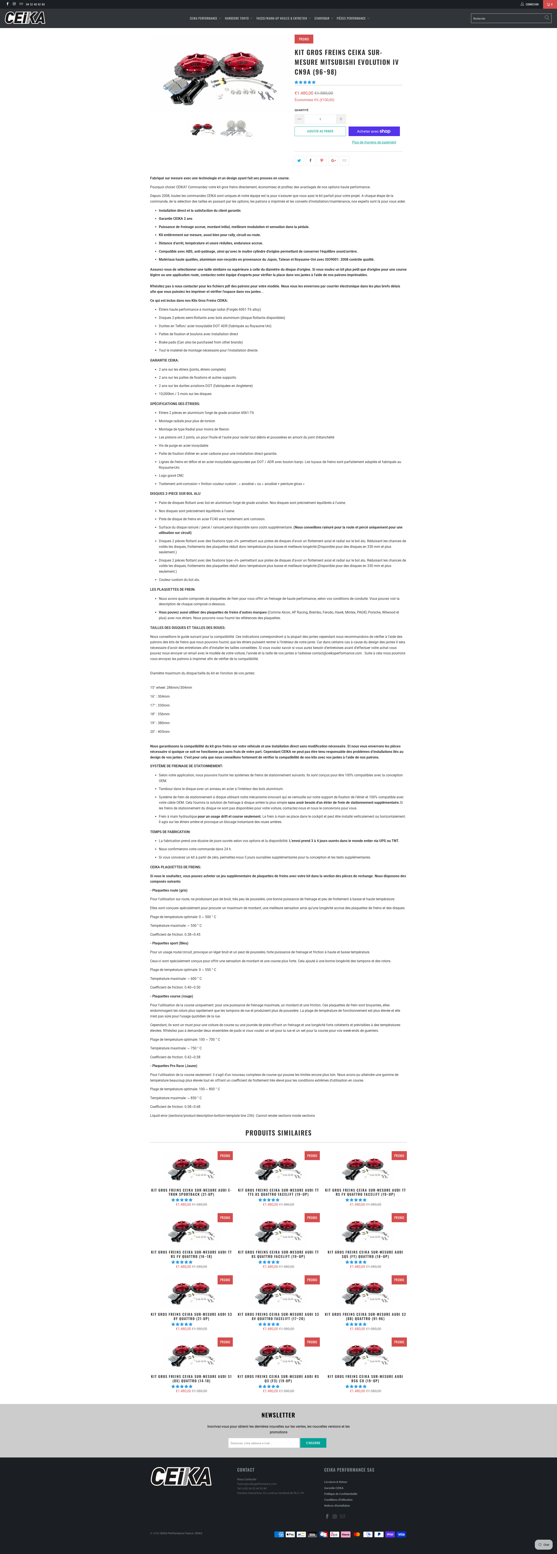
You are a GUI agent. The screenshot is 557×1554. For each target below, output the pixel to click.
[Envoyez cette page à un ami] (344, 161)
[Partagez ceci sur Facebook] (310, 161)
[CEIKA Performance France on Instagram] (14, 4)
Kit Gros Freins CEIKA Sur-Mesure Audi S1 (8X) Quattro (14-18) (191, 1353)
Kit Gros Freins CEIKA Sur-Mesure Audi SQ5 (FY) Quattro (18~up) (365, 1229)
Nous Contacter (246, 1479)
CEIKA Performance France (176, 1533)
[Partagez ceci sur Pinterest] (322, 161)
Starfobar (321, 18)
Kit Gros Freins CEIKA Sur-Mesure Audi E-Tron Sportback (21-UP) (191, 1167)
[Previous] (157, 74)
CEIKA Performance (203, 18)
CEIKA (198, 1533)
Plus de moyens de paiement (374, 142)
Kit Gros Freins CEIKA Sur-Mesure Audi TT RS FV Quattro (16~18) (191, 1229)
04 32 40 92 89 (35, 4)
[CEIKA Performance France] (46, 18)
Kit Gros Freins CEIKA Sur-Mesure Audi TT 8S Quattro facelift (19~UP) (278, 1229)
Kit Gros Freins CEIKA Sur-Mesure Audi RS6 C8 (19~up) (365, 1353)
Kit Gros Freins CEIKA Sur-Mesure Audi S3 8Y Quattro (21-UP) (191, 1291)
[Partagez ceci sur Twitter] (299, 161)
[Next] (282, 74)
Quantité (301, 110)
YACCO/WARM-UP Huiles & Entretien (281, 18)
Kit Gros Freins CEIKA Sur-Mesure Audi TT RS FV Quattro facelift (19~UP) (365, 1167)
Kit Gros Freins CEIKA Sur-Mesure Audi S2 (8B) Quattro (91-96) (365, 1291)
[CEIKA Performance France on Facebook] (7, 4)
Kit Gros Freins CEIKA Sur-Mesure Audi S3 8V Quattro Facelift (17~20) (278, 1291)
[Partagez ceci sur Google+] (333, 161)
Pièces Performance (351, 18)
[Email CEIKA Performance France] (21, 4)
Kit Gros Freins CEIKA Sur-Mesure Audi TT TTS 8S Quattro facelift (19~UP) (278, 1167)
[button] (305, 82)
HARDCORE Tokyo (237, 18)
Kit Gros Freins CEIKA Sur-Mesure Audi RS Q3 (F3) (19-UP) (278, 1353)
